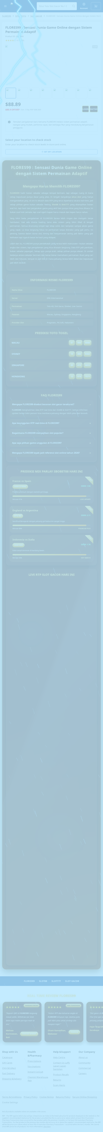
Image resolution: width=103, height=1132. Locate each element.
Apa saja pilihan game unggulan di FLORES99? (37, 442)
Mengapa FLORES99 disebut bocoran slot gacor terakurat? (43, 404)
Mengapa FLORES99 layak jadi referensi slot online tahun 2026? (46, 452)
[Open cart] (96, 6)
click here (47, 1126)
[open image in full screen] (51, 65)
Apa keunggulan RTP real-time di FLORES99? (35, 423)
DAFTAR (93, 109)
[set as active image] (10, 93)
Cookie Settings (10, 1102)
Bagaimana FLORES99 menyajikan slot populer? (37, 433)
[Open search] (57, 6)
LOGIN (85, 109)
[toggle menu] (5, 6)
